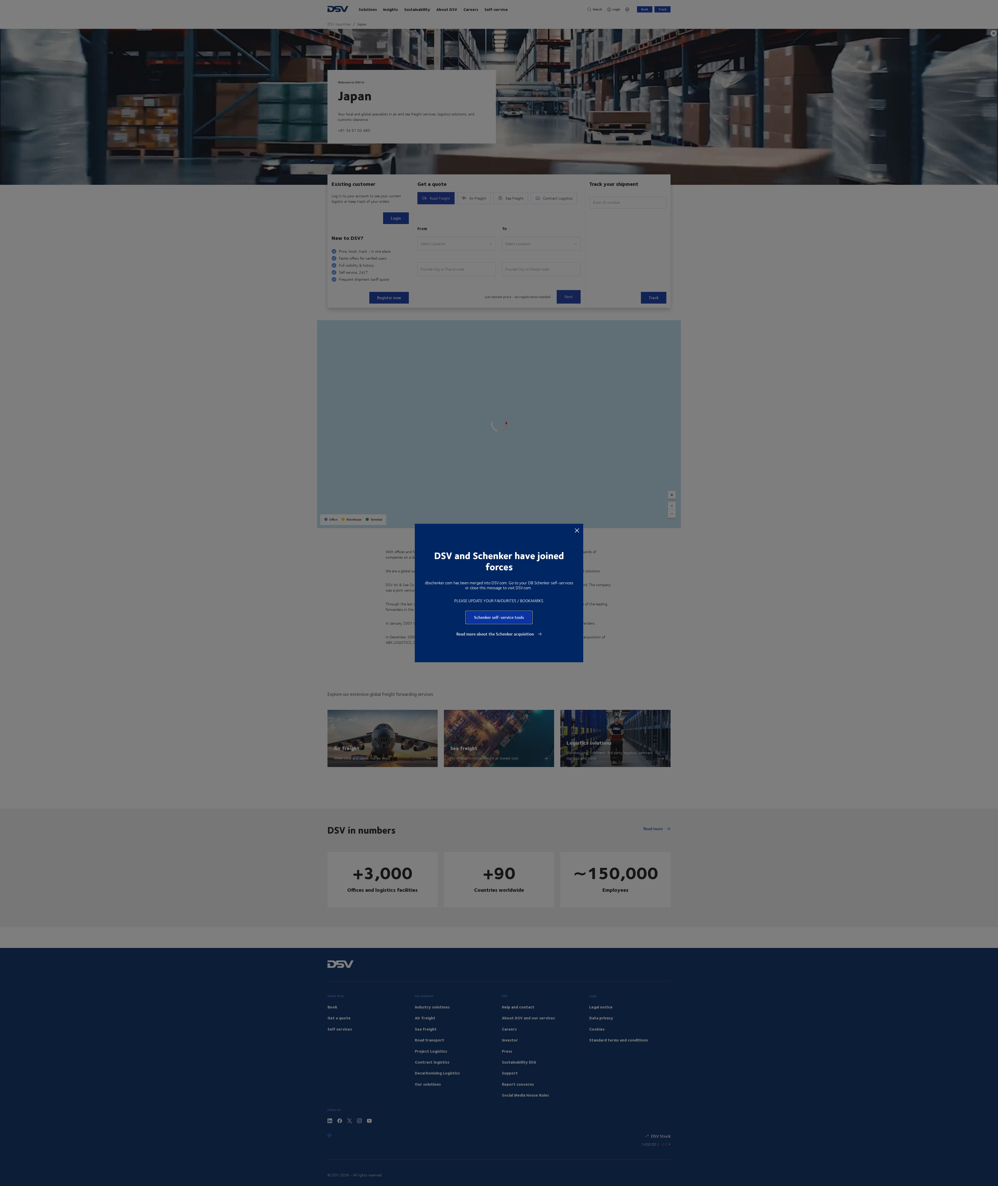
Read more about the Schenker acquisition (495, 634)
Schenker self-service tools (499, 617)
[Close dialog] (577, 530)
